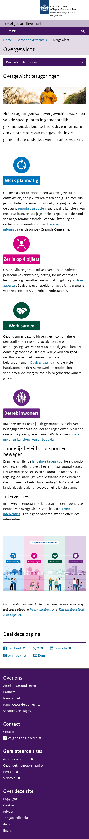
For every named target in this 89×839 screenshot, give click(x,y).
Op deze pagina (41, 362)
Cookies (8, 805)
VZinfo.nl (21, 778)
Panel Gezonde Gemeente (21, 704)
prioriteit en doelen (32, 208)
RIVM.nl (20, 771)
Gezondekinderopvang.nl (33, 765)
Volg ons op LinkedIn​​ (34, 738)
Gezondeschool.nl (27, 759)
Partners (9, 692)
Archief (8, 824)
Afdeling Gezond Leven (19, 686)
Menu (13, 30)
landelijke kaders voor (48, 461)
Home (7, 40)
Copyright (10, 799)
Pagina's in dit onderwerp (24, 62)
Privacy (8, 811)
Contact (8, 732)
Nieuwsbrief (11, 698)
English (8, 830)
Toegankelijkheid (15, 818)
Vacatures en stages (17, 711)
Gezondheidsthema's (32, 40)
